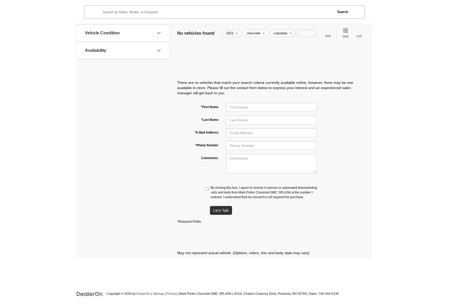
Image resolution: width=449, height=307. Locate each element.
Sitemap (158, 294)
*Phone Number (207, 145)
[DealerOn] (89, 293)
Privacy (172, 294)
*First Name (210, 107)
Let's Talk (221, 210)
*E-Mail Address (207, 132)
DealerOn (143, 294)
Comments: (210, 158)
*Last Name (210, 120)
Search (342, 12)
